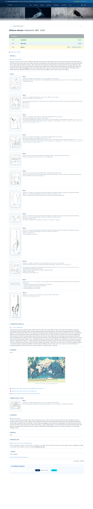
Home (30, 5)
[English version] (85, 5)
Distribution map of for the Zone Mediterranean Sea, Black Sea (27, 388)
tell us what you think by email (41, 1)
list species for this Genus (76, 47)
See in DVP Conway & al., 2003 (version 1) (19, 457)
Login (37, 470)
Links (70, 5)
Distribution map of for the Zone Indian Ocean (24, 391)
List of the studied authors (17, 59)
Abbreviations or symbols (15, 51)
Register (54, 470)
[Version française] (82, 5)
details (80, 39)
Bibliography (56, 5)
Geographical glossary (16, 418)
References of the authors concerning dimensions (22, 443)
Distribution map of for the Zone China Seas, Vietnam (26, 393)
